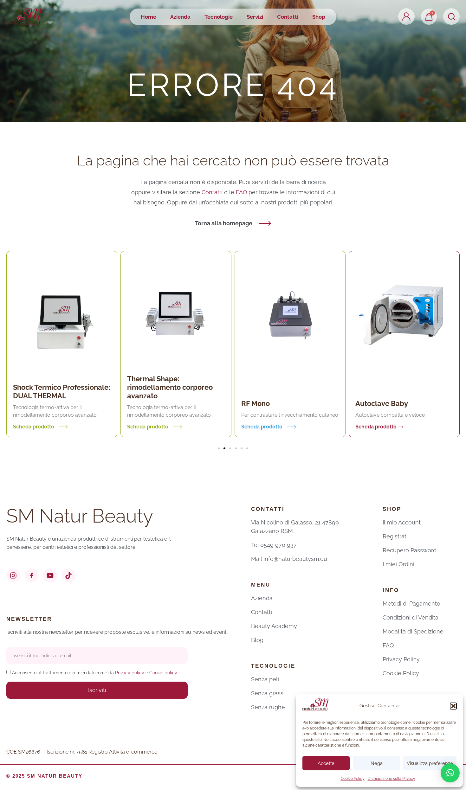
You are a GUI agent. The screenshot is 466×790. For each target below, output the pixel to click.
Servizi (255, 17)
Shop (318, 17)
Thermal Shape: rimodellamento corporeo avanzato (170, 387)
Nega (377, 763)
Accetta (326, 763)
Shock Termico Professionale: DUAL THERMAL (61, 391)
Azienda (180, 17)
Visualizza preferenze (430, 763)
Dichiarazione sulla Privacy (391, 778)
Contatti (287, 17)
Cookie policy (163, 672)
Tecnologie (218, 17)
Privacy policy (129, 672)
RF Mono (255, 403)
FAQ (242, 192)
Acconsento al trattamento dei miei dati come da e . (95, 672)
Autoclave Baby (381, 403)
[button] (453, 706)
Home (148, 17)
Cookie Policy (353, 778)
